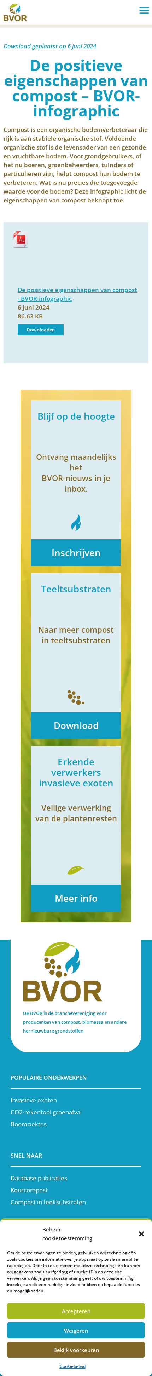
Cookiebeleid (73, 1366)
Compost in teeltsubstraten (48, 1202)
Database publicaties (39, 1178)
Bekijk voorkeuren (76, 1349)
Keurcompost (29, 1190)
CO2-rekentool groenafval (46, 1112)
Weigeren (76, 1330)
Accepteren (76, 1311)
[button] (141, 1233)
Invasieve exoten (34, 1100)
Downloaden (41, 330)
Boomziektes (29, 1124)
